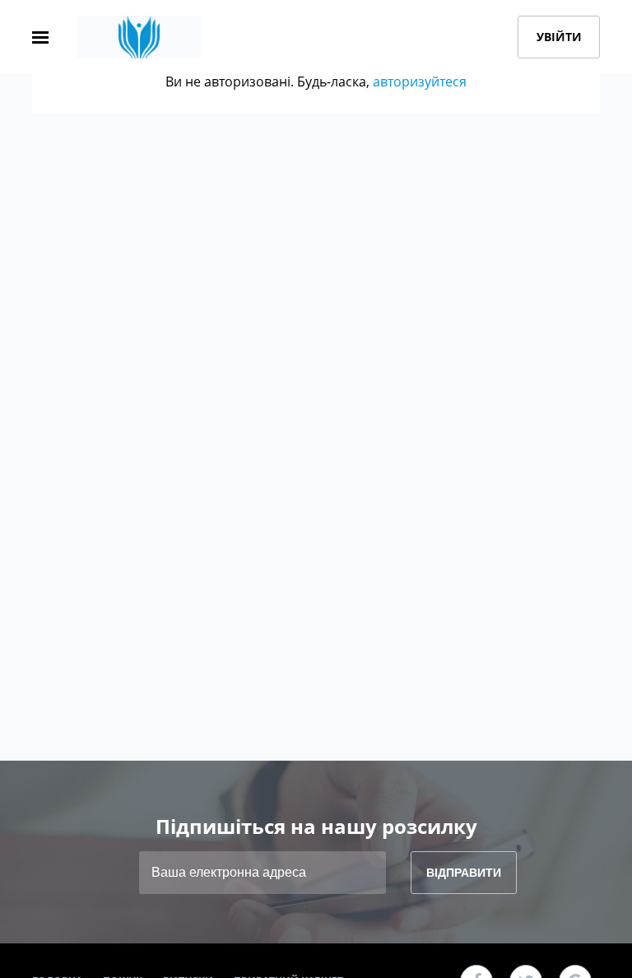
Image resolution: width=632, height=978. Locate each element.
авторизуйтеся (420, 81)
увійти (559, 36)
